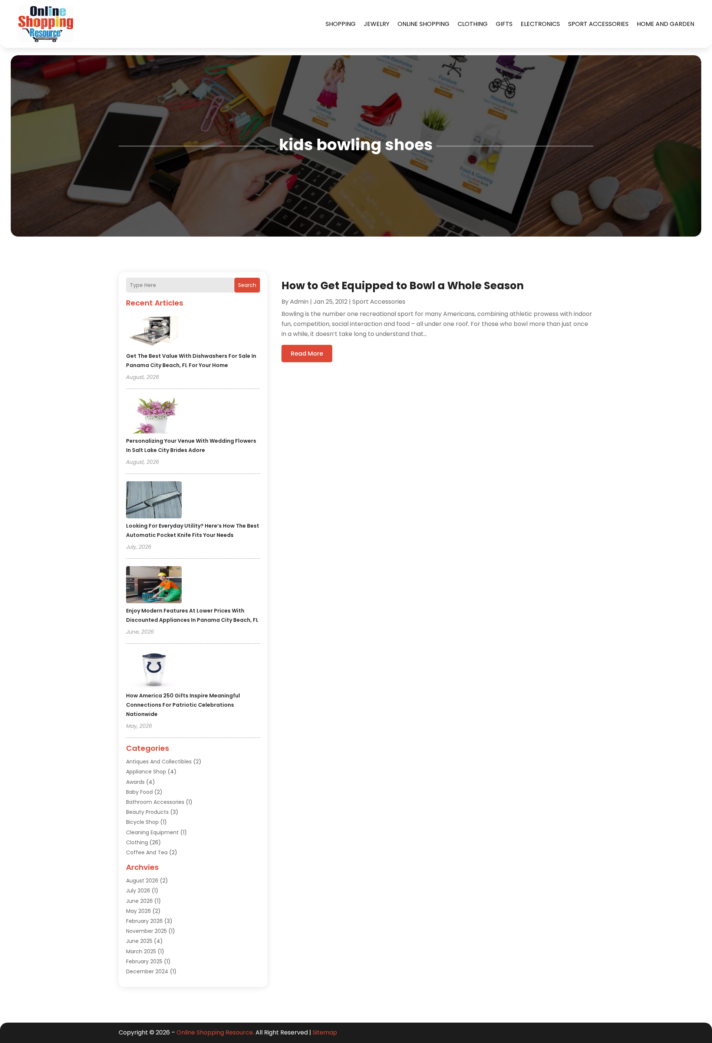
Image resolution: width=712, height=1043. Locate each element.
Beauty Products (147, 812)
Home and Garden (665, 24)
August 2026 (142, 880)
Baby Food (139, 792)
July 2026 (138, 890)
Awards (135, 782)
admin (299, 301)
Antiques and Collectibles (159, 761)
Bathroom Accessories (155, 802)
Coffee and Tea (147, 852)
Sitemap (325, 1032)
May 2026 (138, 911)
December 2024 (147, 971)
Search (247, 285)
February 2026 (144, 921)
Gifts (504, 24)
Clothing (473, 24)
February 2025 (144, 961)
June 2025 (139, 941)
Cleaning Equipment (152, 832)
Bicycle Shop (142, 822)
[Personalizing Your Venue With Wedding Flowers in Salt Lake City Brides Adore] (154, 416)
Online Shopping (423, 24)
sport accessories (598, 24)
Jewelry (376, 24)
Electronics (540, 24)
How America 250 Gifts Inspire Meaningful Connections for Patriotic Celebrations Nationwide (183, 705)
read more (307, 353)
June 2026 (139, 901)
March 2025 (141, 951)
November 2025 (146, 931)
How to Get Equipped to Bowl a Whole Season (402, 285)
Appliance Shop (146, 771)
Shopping (341, 24)
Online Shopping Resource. (215, 1032)
